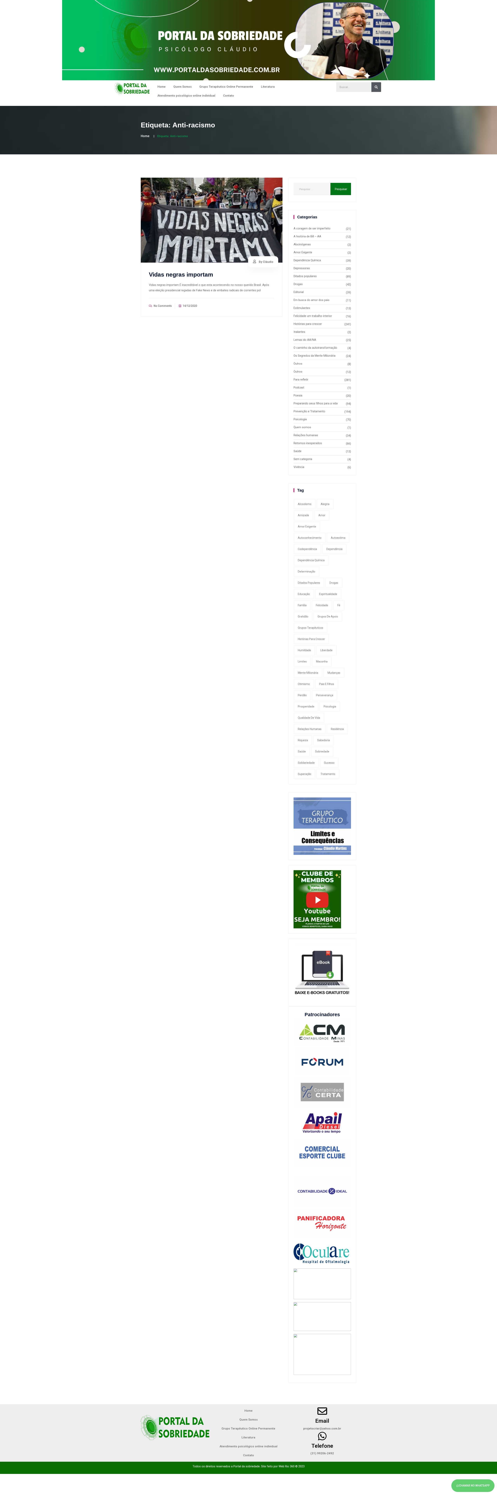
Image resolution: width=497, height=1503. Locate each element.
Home (161, 86)
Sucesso (329, 762)
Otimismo (304, 684)
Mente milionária (308, 672)
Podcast (299, 387)
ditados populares (309, 582)
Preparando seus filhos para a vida (316, 403)
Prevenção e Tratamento (309, 411)
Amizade (303, 515)
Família (302, 605)
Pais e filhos (326, 684)
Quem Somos (182, 86)
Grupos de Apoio (328, 616)
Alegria (325, 504)
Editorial (299, 292)
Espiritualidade (328, 594)
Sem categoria (303, 459)
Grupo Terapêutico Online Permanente (226, 86)
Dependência (334, 549)
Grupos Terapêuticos (310, 627)
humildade (304, 650)
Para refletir (301, 379)
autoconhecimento (309, 537)
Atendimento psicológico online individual (186, 95)
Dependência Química (307, 260)
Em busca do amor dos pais (311, 300)
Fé (338, 605)
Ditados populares (305, 276)
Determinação (306, 571)
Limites (302, 661)
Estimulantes (302, 308)
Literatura (268, 86)
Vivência (299, 467)
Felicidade (322, 605)
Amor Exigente (303, 252)
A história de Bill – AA (307, 236)
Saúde (298, 451)
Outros (298, 363)
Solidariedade (306, 762)
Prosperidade (306, 706)
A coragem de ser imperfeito (312, 228)
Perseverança (324, 695)
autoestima (338, 537)
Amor (321, 515)
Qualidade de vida (309, 717)
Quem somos (302, 427)
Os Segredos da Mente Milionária (314, 355)
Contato (228, 95)
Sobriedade (322, 751)
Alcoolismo (304, 504)
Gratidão (303, 616)
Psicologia (300, 419)
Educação (304, 594)
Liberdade (326, 650)
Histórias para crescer (308, 324)
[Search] (376, 87)
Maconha (322, 661)
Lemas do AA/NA (305, 340)
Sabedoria (323, 740)
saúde (302, 751)
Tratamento (328, 774)
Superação (304, 774)
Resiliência (337, 729)
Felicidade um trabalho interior (313, 316)
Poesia (298, 395)
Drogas (298, 284)
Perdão (302, 695)
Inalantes (299, 332)
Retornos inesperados (308, 443)
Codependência (307, 549)
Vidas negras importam (181, 274)
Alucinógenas (302, 244)
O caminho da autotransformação (315, 347)
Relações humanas (306, 435)
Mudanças (334, 672)
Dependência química (311, 560)
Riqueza (303, 740)
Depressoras (302, 268)
